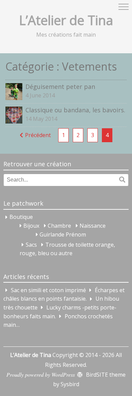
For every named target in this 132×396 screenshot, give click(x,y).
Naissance (93, 225)
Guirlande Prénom (63, 234)
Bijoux (31, 225)
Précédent (38, 135)
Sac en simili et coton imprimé (48, 290)
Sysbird (70, 384)
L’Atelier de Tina (66, 20)
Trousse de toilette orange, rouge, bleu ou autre (67, 249)
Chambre (59, 225)
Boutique (21, 217)
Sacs (31, 244)
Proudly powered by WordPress (40, 374)
